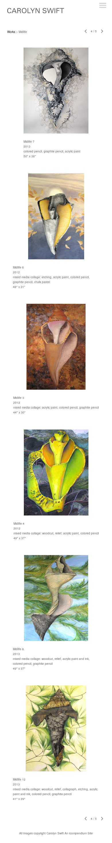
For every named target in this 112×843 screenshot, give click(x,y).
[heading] (35, 11)
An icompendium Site (79, 833)
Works (11, 32)
